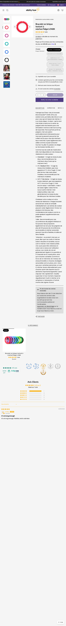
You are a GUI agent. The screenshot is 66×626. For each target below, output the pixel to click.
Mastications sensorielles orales (45, 19)
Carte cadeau (41, 5)
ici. (17, 1)
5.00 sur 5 (37, 385)
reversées (57, 89)
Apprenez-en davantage (45, 306)
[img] (5, 409)
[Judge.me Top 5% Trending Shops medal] (57, 366)
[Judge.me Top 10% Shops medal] (43, 372)
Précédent (15, 26)
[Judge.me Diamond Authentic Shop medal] (29, 366)
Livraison (38, 37)
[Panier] (62, 10)
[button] (40, 32)
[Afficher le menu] (3, 10)
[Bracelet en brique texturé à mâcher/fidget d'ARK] (14, 340)
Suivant (29, 26)
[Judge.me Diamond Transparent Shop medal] (36, 366)
